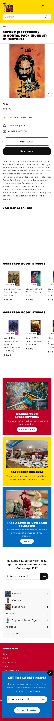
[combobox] (27, 17)
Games (27, 541)
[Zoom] (49, 93)
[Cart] (42, 6)
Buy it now (27, 151)
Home (5, 27)
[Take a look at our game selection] (27, 504)
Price (6, 103)
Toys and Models (11, 670)
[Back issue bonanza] (27, 454)
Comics (6, 658)
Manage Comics (27, 429)
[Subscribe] (43, 699)
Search (6, 654)
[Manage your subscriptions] (27, 396)
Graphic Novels (10, 662)
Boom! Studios (33, 263)
